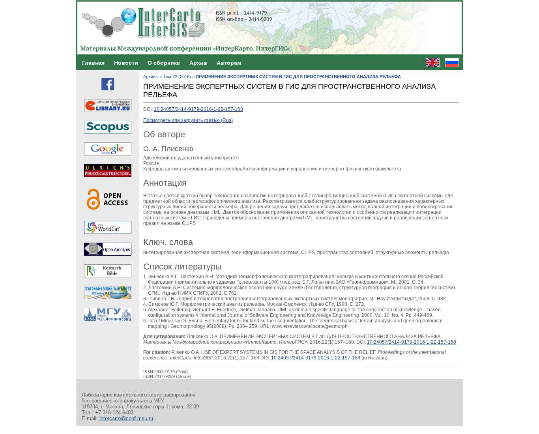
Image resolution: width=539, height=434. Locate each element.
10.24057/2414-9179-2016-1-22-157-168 (198, 109)
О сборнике (164, 63)
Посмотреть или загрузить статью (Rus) (188, 120)
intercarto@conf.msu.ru (126, 418)
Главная (93, 63)
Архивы (151, 76)
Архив (198, 63)
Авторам (229, 63)
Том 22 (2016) (177, 76)
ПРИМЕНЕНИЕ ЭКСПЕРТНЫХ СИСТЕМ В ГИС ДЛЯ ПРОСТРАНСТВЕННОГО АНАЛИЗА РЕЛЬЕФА (298, 76)
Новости (126, 63)
